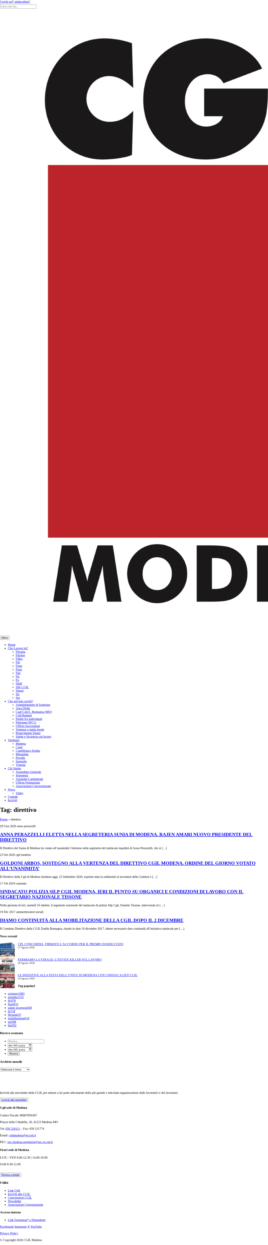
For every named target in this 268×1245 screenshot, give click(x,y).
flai (12, 1025)
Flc (18, 676)
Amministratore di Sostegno (33, 704)
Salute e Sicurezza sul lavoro (33, 736)
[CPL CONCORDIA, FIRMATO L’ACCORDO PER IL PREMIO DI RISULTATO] (7, 950)
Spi (18, 697)
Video (19, 793)
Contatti (13, 796)
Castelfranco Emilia (28, 750)
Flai (18, 673)
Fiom (19, 666)
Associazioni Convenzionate (33, 786)
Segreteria (22, 775)
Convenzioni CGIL (20, 1197)
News (11, 789)
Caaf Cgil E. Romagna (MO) (34, 712)
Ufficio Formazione (28, 782)
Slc (18, 694)
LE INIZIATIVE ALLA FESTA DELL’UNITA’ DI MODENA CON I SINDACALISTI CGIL (78, 975)
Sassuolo (21, 761)
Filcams (20, 651)
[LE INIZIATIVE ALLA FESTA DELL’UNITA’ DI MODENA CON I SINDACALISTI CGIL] (7, 981)
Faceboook (7, 1226)
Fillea (19, 658)
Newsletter (14, 1201)
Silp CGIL (22, 687)
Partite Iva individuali (29, 719)
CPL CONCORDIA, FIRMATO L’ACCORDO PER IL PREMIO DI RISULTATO (70, 944)
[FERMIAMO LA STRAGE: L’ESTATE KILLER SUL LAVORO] (7, 965)
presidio (16, 997)
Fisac (19, 669)
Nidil (19, 683)
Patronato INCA (26, 722)
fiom (13, 1004)
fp (11, 1011)
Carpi (19, 747)
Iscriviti (12, 800)
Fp (17, 680)
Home (11, 644)
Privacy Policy (9, 1233)
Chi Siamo (14, 768)
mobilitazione (18, 1018)
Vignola (21, 765)
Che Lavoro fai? (18, 648)
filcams (14, 1014)
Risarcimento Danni (28, 733)
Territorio (13, 740)
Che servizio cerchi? (20, 701)
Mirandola (22, 754)
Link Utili (14, 1190)
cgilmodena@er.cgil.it (22, 1135)
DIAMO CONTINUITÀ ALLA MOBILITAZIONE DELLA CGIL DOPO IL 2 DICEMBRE (91, 920)
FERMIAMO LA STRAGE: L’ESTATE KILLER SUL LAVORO (60, 959)
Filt (18, 662)
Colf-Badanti (24, 715)
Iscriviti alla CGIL (19, 1194)
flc (12, 1000)
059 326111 (12, 1128)
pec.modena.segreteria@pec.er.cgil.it (30, 1142)
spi (12, 1022)
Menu (5, 637)
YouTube (36, 1226)
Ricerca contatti (10, 1174)
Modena (21, 743)
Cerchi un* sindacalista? (15, 1)
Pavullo (20, 757)
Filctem (20, 655)
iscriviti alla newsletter (14, 1099)
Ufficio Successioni (28, 726)
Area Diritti (23, 708)
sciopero (16, 993)
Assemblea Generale (28, 772)
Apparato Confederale (29, 779)
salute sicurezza (20, 1007)
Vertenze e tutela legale (30, 729)
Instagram (21, 1226)
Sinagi (20, 690)
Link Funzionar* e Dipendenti (26, 1220)
